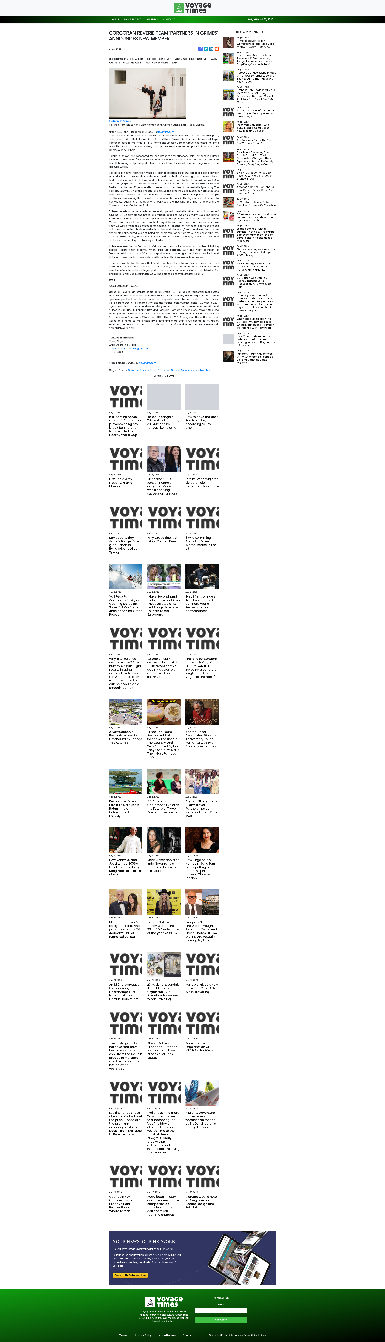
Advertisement (168, 1335)
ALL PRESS (152, 19)
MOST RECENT (132, 19)
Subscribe (221, 1319)
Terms (123, 1335)
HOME (115, 19)
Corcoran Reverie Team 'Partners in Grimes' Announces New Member (169, 370)
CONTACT (169, 19)
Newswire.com (165, 132)
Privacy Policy (143, 1335)
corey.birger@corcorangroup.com (129, 348)
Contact (188, 1335)
